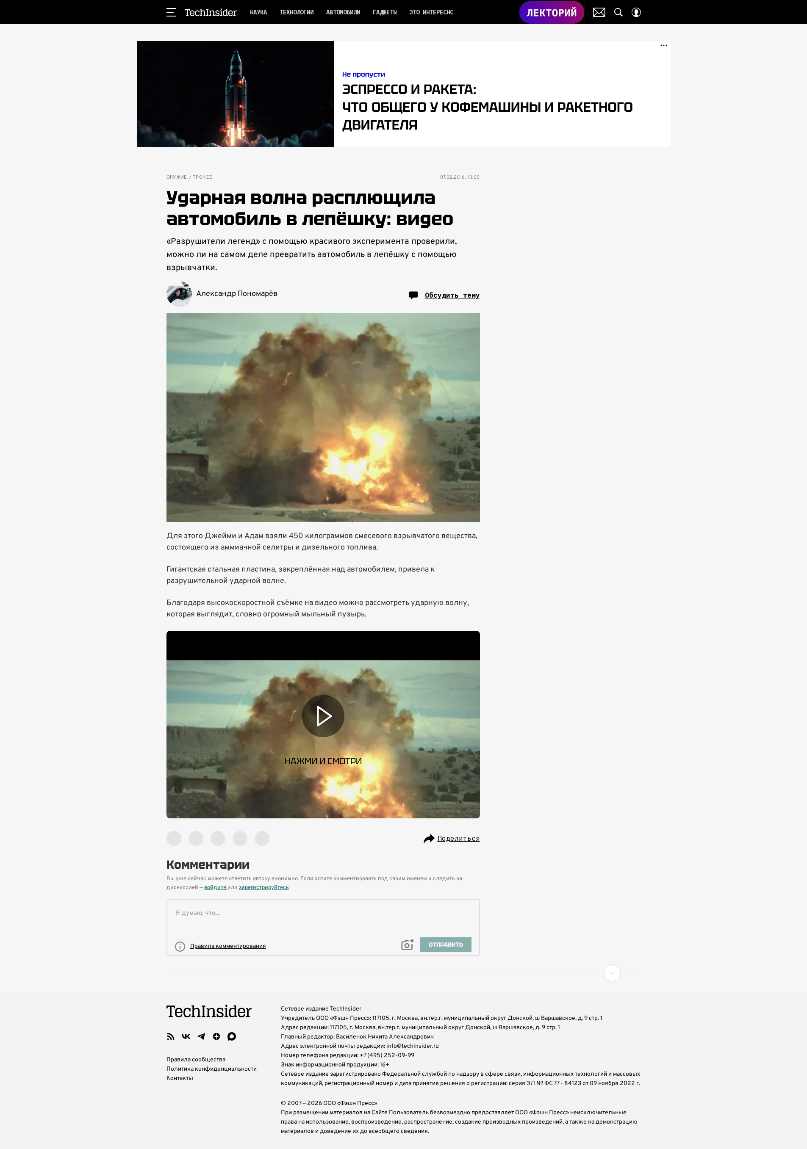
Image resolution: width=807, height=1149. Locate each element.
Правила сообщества (195, 1059)
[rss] (170, 1036)
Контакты (179, 1078)
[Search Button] (618, 12)
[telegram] (201, 1036)
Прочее (202, 177)
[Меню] (171, 12)
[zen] (216, 1036)
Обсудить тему (452, 295)
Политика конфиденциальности (211, 1069)
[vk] (186, 1036)
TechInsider (210, 12)
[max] (231, 1036)
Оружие (176, 177)
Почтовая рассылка (599, 12)
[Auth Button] (636, 12)
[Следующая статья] (403, 972)
